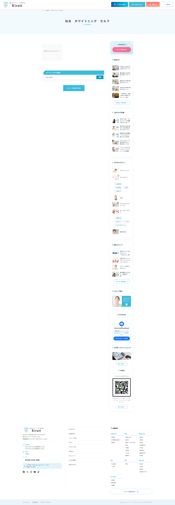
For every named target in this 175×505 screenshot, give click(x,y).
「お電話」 (33, 465)
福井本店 (142, 450)
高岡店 (141, 440)
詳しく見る (121, 363)
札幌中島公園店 (115, 440)
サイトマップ (26, 502)
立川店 (127, 453)
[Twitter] (27, 472)
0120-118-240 (32, 459)
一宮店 (113, 466)
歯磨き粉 (118, 218)
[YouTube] (35, 472)
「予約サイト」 (43, 465)
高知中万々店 (143, 471)
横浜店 (127, 455)
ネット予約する (121, 50)
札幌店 (113, 437)
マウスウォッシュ (121, 225)
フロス (127, 221)
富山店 (141, 437)
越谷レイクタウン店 (130, 442)
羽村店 (127, 450)
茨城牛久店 (128, 437)
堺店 (127, 464)
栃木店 (127, 440)
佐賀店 (113, 480)
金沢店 (141, 442)
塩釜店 (113, 442)
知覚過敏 (118, 187)
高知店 (141, 469)
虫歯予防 (118, 184)
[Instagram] (31, 472)
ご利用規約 (35, 502)
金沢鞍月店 (142, 445)
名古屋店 (113, 464)
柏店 (127, 445)
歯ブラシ (118, 221)
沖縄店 (113, 485)
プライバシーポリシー (45, 502)
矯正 (127, 187)
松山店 (141, 466)
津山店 (141, 464)
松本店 (141, 455)
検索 (100, 77)
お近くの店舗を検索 (74, 88)
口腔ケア (118, 191)
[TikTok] (38, 472)
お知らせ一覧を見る (121, 102)
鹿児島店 (113, 482)
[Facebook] (24, 472)
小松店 (141, 448)
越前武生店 (142, 453)
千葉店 (127, 448)
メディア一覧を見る (121, 281)
